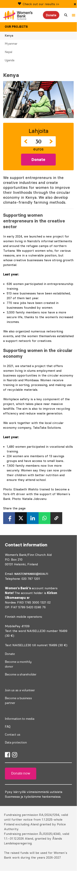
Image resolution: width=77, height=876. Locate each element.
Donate (51, 15)
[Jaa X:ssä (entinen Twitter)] (21, 518)
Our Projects (16, 26)
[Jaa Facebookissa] (9, 518)
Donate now (20, 773)
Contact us (12, 734)
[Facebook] (7, 755)
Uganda (9, 60)
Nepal (8, 52)
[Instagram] (14, 755)
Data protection (16, 742)
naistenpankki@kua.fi (31, 574)
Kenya (9, 35)
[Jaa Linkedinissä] (33, 518)
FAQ (8, 726)
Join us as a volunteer (20, 690)
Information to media (19, 719)
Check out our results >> (41, 4)
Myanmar (11, 43)
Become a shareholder (20, 674)
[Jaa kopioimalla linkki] (56, 518)
